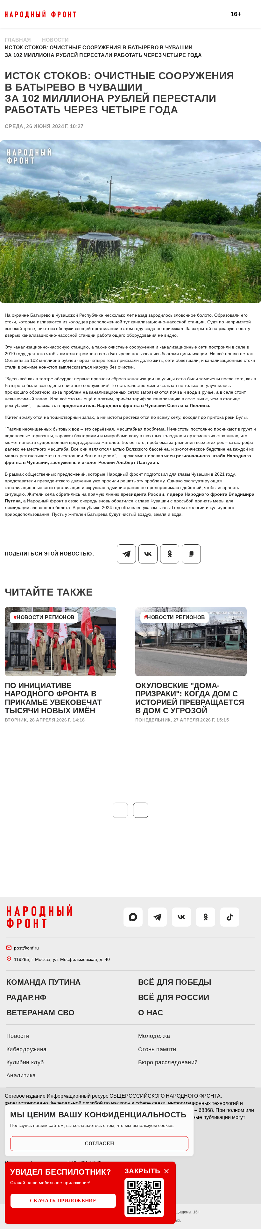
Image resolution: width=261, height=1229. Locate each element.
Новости (55, 40)
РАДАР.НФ (26, 997)
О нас (150, 1013)
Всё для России (173, 997)
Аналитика (21, 1075)
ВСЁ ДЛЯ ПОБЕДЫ (175, 982)
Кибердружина (26, 1049)
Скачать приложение (63, 1200)
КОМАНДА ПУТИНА (43, 982)
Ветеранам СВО (40, 1013)
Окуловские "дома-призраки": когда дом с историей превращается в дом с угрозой (189, 698)
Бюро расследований (168, 1062)
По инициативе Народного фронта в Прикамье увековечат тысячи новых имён (53, 698)
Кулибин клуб (25, 1062)
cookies (165, 1125)
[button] (140, 810)
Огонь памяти (157, 1049)
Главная (18, 40)
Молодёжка (154, 1036)
